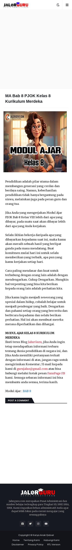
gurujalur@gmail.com (32, 368)
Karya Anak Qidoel (43, 535)
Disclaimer (18, 544)
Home (16, 540)
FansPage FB (56, 373)
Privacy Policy (35, 544)
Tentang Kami (32, 540)
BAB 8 (27, 391)
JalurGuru (35, 342)
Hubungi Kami (51, 540)
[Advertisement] (36, 49)
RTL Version (53, 544)
